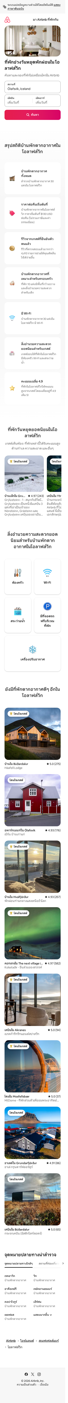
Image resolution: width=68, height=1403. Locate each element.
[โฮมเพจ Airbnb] (7, 20)
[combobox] (33, 89)
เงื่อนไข (44, 1384)
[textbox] (18, 102)
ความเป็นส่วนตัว (26, 1384)
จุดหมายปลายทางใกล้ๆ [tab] (19, 1263)
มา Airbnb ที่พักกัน (45, 20)
